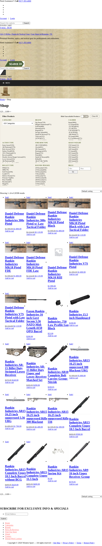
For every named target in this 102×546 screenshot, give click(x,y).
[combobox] (11, 23)
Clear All (95, 116)
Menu (7, 83)
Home (2, 99)
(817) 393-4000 (25, 1)
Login (12, 18)
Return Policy (89, 543)
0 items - (6, 28)
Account (3, 18)
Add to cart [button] (9, 231)
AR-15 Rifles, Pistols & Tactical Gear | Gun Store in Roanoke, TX (26, 34)
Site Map (56, 543)
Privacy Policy (68, 543)
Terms (78, 543)
